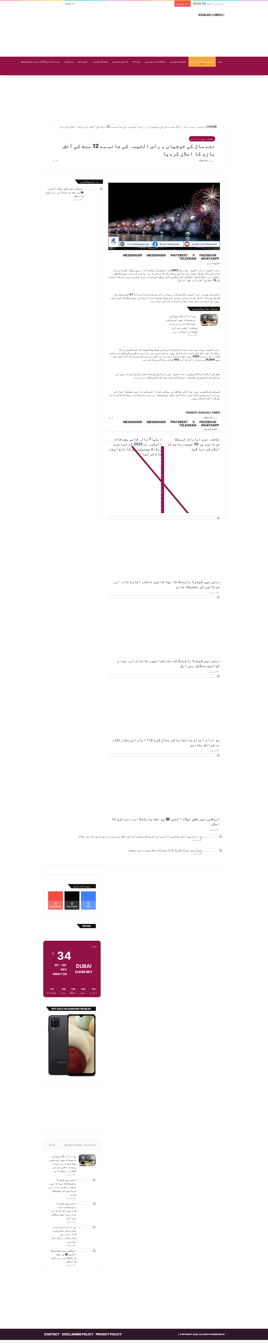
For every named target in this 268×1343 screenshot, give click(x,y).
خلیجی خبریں (178, 61)
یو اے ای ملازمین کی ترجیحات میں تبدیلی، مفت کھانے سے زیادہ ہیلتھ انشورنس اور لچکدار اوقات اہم (62, 1163)
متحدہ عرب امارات (202, 61)
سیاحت (137, 61)
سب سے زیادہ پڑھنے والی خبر (80, 1144)
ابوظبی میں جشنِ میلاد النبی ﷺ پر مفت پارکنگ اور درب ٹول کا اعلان (65, 192)
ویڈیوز (69, 61)
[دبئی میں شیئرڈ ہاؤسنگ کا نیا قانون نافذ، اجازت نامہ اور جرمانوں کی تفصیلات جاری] (87, 1184)
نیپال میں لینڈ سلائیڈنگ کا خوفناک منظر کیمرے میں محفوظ (166, 850)
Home (212, 127)
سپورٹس (82, 61)
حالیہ (51, 1144)
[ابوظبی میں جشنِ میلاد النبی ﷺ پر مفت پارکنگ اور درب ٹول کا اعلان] (94, 193)
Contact (52, 1334)
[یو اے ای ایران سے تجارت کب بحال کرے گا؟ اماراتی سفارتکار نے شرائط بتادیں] (87, 1231)
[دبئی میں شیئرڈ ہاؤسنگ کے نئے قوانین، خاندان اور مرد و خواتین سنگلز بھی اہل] (87, 1207)
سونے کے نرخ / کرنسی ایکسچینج (40, 61)
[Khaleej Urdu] (212, 15)
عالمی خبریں (120, 61)
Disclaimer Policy (78, 1334)
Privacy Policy (109, 1334)
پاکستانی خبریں (155, 61)
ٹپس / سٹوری (100, 61)
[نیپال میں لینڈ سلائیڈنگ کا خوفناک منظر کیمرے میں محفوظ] (213, 854)
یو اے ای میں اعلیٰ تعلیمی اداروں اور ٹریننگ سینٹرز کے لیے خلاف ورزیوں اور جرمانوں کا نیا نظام (140, 836)
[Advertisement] (103, 32)
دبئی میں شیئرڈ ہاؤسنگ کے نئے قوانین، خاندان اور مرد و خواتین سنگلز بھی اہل (63, 1211)
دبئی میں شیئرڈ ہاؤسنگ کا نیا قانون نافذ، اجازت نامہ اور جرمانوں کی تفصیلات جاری (62, 1187)
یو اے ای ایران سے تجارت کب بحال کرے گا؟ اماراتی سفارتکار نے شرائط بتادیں (64, 1234)
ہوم (220, 61)
